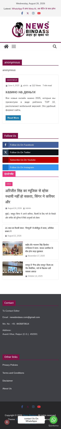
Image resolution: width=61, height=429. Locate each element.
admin (25, 85)
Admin (28, 208)
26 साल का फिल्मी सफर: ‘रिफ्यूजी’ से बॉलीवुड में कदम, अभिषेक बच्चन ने (29, 230)
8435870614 (23, 323)
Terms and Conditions (13, 373)
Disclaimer (8, 380)
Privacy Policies (10, 365)
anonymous (12, 80)
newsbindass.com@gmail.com (25, 317)
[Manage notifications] (6, 422)
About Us (7, 388)
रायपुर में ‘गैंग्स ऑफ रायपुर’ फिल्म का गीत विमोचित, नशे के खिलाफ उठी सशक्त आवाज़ (39, 268)
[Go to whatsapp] (53, 420)
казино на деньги (20, 92)
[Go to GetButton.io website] (53, 426)
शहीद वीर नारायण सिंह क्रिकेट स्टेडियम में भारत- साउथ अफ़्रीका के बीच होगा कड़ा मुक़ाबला (39, 248)
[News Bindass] (6, 46)
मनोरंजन (9, 184)
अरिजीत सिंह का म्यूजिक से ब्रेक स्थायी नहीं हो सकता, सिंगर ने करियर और (30, 196)
